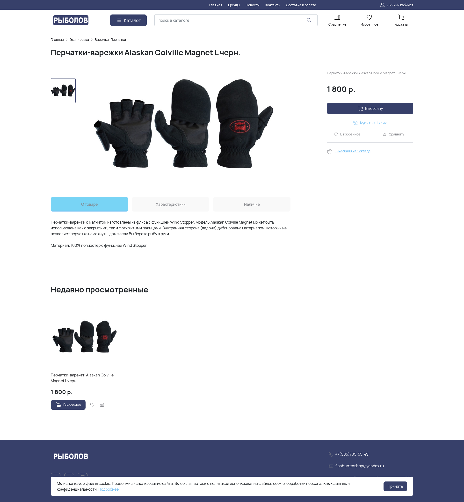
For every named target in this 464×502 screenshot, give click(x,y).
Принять (395, 486)
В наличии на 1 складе (352, 151)
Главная (57, 39)
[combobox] (236, 20)
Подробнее (108, 489)
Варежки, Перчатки (110, 39)
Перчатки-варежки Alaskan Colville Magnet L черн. (82, 377)
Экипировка (79, 39)
